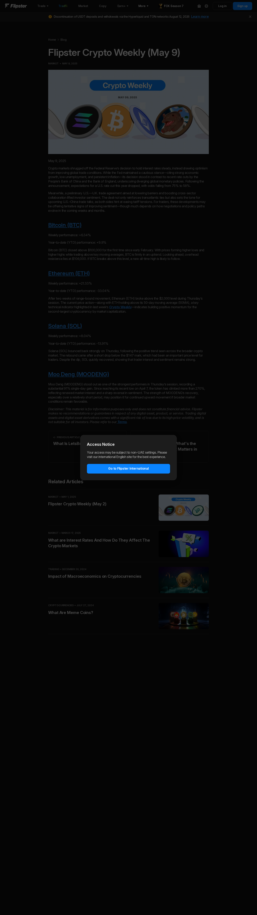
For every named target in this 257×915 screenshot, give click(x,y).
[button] (128, 468)
